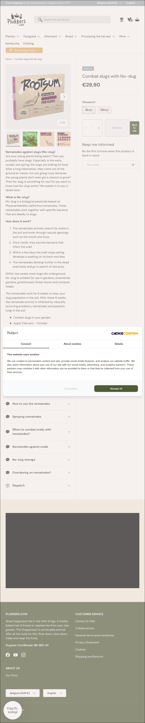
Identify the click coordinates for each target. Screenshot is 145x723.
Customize (70, 388)
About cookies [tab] (72, 343)
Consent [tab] (26, 343)
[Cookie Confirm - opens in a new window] (124, 333)
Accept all (116, 388)
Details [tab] (119, 343)
